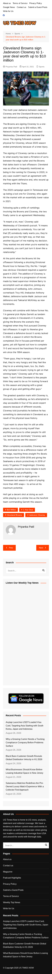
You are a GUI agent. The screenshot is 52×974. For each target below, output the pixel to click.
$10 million (11, 510)
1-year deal (28, 510)
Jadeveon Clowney (37, 515)
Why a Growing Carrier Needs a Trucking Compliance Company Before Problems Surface (25, 742)
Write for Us (8, 11)
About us (7, 3)
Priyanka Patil (11, 67)
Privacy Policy (35, 3)
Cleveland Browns (14, 515)
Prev (11, 548)
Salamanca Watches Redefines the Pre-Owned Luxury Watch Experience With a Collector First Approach (25, 786)
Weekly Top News (11, 902)
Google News (9, 7)
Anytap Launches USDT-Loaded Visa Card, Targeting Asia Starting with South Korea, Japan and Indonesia (24, 725)
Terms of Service (20, 3)
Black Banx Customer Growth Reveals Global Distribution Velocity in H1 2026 (24, 758)
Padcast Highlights (12, 878)
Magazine (7, 872)
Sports (41, 67)
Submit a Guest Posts (37, 7)
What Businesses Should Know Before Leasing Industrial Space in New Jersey (24, 771)
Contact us (21, 7)
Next (41, 548)
